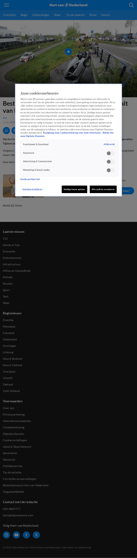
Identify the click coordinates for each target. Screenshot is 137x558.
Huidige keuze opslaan (74, 189)
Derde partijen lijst (30, 179)
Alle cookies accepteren (103, 189)
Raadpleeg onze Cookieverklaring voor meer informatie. (72, 132)
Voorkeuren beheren (32, 189)
